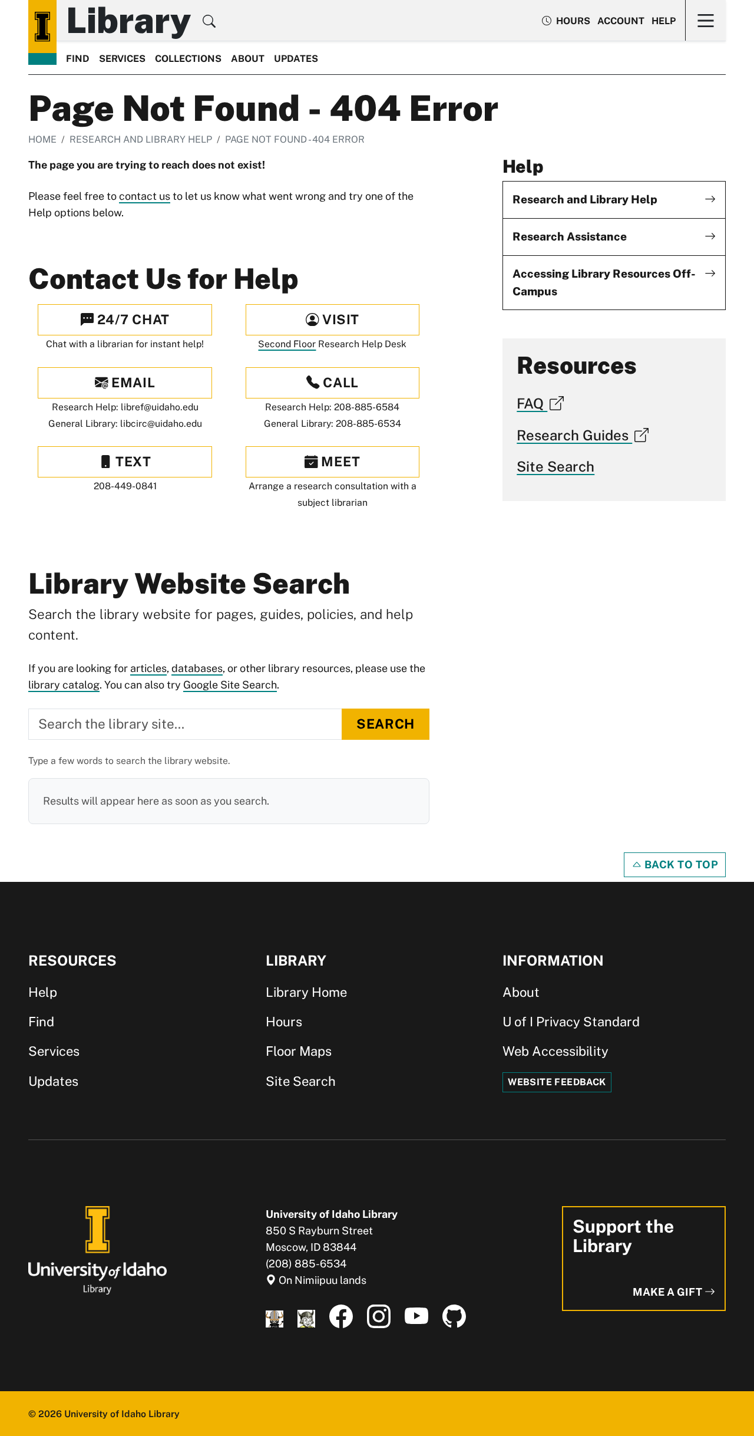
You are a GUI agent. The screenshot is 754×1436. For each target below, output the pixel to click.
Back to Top (680, 864)
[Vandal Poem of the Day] (274, 1316)
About (247, 58)
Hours (284, 1021)
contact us (144, 196)
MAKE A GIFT (669, 1292)
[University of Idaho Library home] (42, 26)
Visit (339, 319)
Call (339, 382)
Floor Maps (299, 1051)
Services (122, 58)
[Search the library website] (209, 23)
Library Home (306, 992)
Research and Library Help (141, 139)
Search (385, 724)
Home (42, 139)
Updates (296, 58)
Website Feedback (557, 1082)
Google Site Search (230, 685)
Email (131, 382)
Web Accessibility (555, 1051)
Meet (339, 461)
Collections (188, 58)
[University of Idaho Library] (97, 1249)
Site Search (555, 466)
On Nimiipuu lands (321, 1280)
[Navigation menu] (705, 20)
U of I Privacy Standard (571, 1021)
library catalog (64, 685)
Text (132, 461)
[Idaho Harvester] (306, 1316)
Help (664, 21)
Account (620, 21)
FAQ (532, 403)
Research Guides (574, 435)
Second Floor (287, 344)
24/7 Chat (132, 319)
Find (78, 58)
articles (148, 668)
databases (197, 668)
